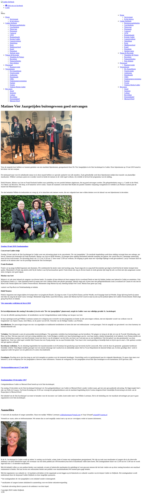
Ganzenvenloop (129, 39)
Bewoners (123, 87)
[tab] (71, 246)
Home (122, 15)
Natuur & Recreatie (126, 53)
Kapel (126, 47)
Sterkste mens (129, 51)
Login (7, 8)
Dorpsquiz (128, 29)
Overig (126, 83)
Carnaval (127, 31)
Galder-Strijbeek (125, 21)
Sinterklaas (128, 41)
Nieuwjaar (128, 27)
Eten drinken (128, 61)
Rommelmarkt (129, 35)
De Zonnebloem (130, 69)
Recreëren (127, 57)
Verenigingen (124, 67)
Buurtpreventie (129, 65)
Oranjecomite (129, 71)
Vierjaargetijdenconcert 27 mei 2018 (14, 367)
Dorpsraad (123, 63)
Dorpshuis (127, 49)
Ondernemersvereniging (132, 79)
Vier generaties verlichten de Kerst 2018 (16, 303)
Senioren (127, 91)
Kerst (126, 43)
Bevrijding (128, 95)
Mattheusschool (129, 45)
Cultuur (127, 93)
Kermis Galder (129, 37)
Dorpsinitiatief (129, 97)
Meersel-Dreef (129, 99)
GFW (126, 33)
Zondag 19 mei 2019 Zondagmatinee (14, 246)
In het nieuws (129, 19)
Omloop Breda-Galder (132, 85)
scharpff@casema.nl (100, 415)
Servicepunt (128, 17)
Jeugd (126, 89)
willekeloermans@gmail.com (70, 415)
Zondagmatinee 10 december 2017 (14, 380)
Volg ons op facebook (15, 6)
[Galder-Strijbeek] (7, 2)
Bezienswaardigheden (132, 23)
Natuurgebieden (129, 59)
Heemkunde (128, 75)
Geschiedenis (129, 25)
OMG (126, 77)
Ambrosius (128, 73)
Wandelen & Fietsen (131, 55)
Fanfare (127, 81)
